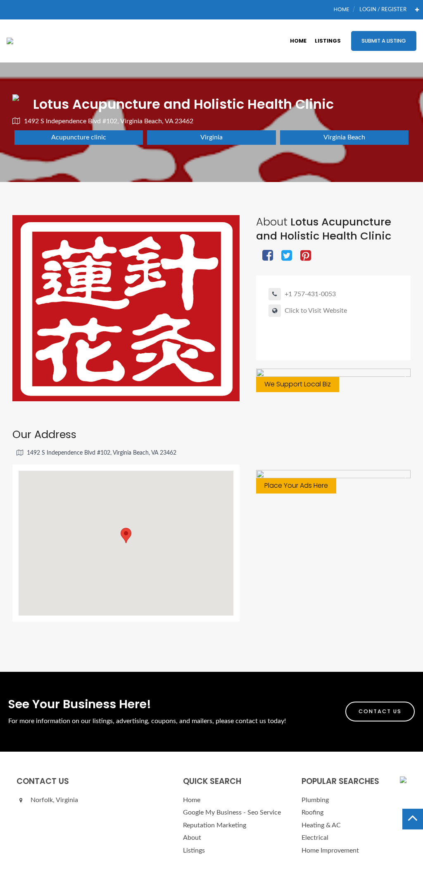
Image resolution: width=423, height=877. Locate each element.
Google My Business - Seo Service (232, 812)
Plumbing (315, 800)
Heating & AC (321, 825)
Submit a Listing (383, 40)
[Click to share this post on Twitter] (286, 256)
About (192, 837)
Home (341, 9)
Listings (328, 40)
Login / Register (382, 9)
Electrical (315, 837)
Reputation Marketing (214, 825)
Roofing (312, 812)
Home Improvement (330, 850)
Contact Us (380, 711)
